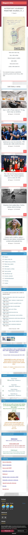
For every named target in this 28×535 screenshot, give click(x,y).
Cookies (6, 283)
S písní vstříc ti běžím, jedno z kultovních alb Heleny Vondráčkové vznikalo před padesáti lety (14, 239)
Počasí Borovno (14, 393)
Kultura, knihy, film (8, 259)
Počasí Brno (14, 384)
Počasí (23, 503)
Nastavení (14, 533)
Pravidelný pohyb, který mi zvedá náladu (11, 306)
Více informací (14, 528)
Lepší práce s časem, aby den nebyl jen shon (12, 321)
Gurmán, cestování (8, 276)
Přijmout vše (7, 530)
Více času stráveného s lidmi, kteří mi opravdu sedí (14, 297)
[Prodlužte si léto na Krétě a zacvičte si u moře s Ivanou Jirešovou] (4, 338)
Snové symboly (7, 271)
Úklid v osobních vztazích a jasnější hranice (12, 303)
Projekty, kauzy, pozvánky (9, 261)
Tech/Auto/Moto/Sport (9, 278)
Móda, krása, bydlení (8, 264)
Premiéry (6, 280)
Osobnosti (6, 266)
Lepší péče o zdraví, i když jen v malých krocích (13, 300)
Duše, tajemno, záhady (9, 268)
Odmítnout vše (21, 530)
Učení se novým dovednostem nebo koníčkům (12, 315)
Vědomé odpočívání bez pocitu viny (10, 312)
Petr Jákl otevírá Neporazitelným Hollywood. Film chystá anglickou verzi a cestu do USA (14, 175)
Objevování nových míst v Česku (10, 309)
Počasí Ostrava (14, 389)
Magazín (15, 13)
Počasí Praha (14, 378)
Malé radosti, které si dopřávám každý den (12, 324)
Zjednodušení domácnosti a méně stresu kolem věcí (14, 318)
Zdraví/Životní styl (8, 273)
